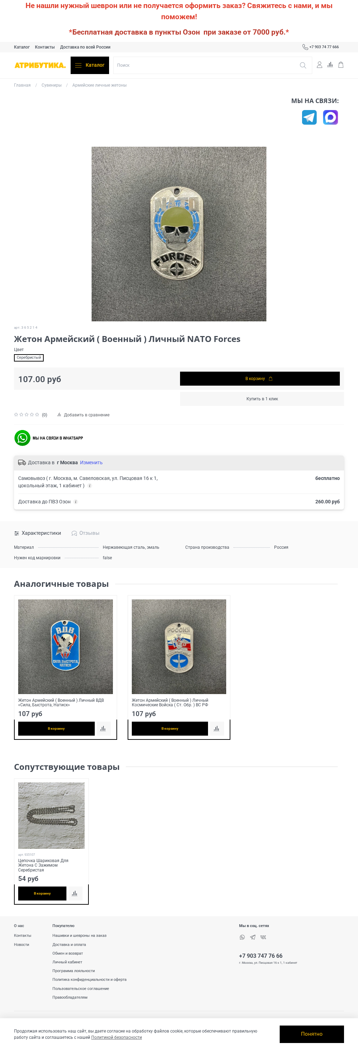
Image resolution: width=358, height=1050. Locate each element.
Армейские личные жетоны (99, 85)
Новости (21, 944)
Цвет (19, 349)
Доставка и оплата (69, 944)
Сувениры (52, 85)
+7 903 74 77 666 (324, 47)
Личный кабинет (67, 962)
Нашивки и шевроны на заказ (79, 935)
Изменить (91, 462)
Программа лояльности (73, 971)
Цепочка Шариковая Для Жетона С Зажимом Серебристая (43, 865)
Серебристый (29, 357)
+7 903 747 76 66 (260, 956)
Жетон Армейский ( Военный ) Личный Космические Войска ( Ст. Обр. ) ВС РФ (170, 703)
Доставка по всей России (85, 47)
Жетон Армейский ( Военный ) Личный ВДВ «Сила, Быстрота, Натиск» (61, 703)
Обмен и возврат (67, 953)
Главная (22, 85)
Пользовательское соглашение (80, 988)
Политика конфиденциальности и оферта (89, 979)
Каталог (22, 47)
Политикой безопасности (116, 1037)
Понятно (312, 1034)
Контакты (45, 47)
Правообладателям (69, 997)
